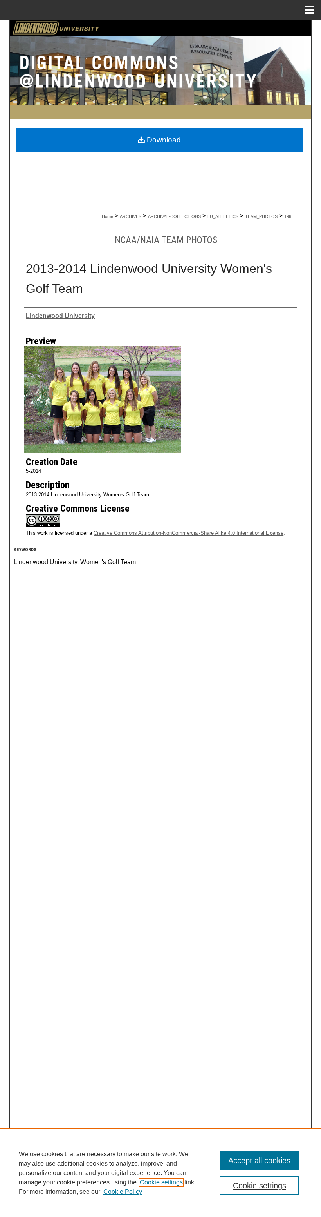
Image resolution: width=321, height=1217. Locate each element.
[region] (160, 1172)
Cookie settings (161, 1182)
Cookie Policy (122, 1191)
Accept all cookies (259, 1160)
